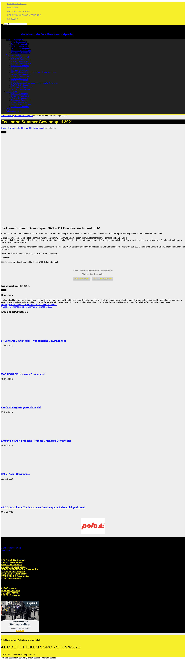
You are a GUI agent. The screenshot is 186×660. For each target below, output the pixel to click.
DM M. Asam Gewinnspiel (15, 474)
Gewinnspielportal (16, 4)
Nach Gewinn (11, 91)
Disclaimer (12, 7)
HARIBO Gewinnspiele (12, 562)
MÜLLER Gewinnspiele (20, 74)
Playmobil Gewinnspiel (20, 81)
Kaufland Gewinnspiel (20, 70)
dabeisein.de (7, 116)
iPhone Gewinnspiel (19, 98)
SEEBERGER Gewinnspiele (14, 574)
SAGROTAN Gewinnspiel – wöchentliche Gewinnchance (33, 340)
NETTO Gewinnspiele (20, 76)
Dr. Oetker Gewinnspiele (21, 63)
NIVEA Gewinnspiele (19, 79)
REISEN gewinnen (10, 593)
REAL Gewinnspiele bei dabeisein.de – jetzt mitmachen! (34, 83)
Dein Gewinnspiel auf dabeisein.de (24, 15)
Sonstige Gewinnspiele (20, 53)
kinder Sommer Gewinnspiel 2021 (26, 307)
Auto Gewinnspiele (19, 42)
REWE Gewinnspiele (11, 578)
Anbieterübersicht (13, 111)
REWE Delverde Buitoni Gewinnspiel (29, 305)
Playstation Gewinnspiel (21, 100)
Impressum (12, 19)
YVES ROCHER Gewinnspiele (15, 576)
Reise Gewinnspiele (19, 46)
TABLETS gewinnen (10, 590)
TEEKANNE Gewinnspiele (33, 128)
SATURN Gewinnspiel (20, 85)
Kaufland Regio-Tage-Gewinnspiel (21, 407)
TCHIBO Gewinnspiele (20, 89)
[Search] (2, 24)
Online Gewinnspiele (14, 40)
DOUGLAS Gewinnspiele (13, 571)
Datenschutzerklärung (19, 11)
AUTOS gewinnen (9, 588)
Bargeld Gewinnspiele (20, 44)
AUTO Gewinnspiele (19, 94)
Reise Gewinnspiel (19, 102)
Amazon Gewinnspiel (20, 57)
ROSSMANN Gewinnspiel (22, 87)
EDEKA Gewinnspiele (20, 66)
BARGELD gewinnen (11, 595)
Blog (8, 109)
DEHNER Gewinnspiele (21, 59)
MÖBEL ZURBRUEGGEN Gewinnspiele (19, 569)
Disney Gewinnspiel (19, 61)
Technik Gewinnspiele (20, 48)
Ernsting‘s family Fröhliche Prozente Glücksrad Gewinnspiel (36, 440)
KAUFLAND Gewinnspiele (13, 560)
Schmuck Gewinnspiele (21, 50)
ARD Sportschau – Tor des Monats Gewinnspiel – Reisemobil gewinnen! (43, 507)
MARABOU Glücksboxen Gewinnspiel (23, 374)
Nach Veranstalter (13, 55)
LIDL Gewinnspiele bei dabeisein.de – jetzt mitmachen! (33, 72)
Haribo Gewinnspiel (19, 68)
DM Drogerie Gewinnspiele (13, 567)
